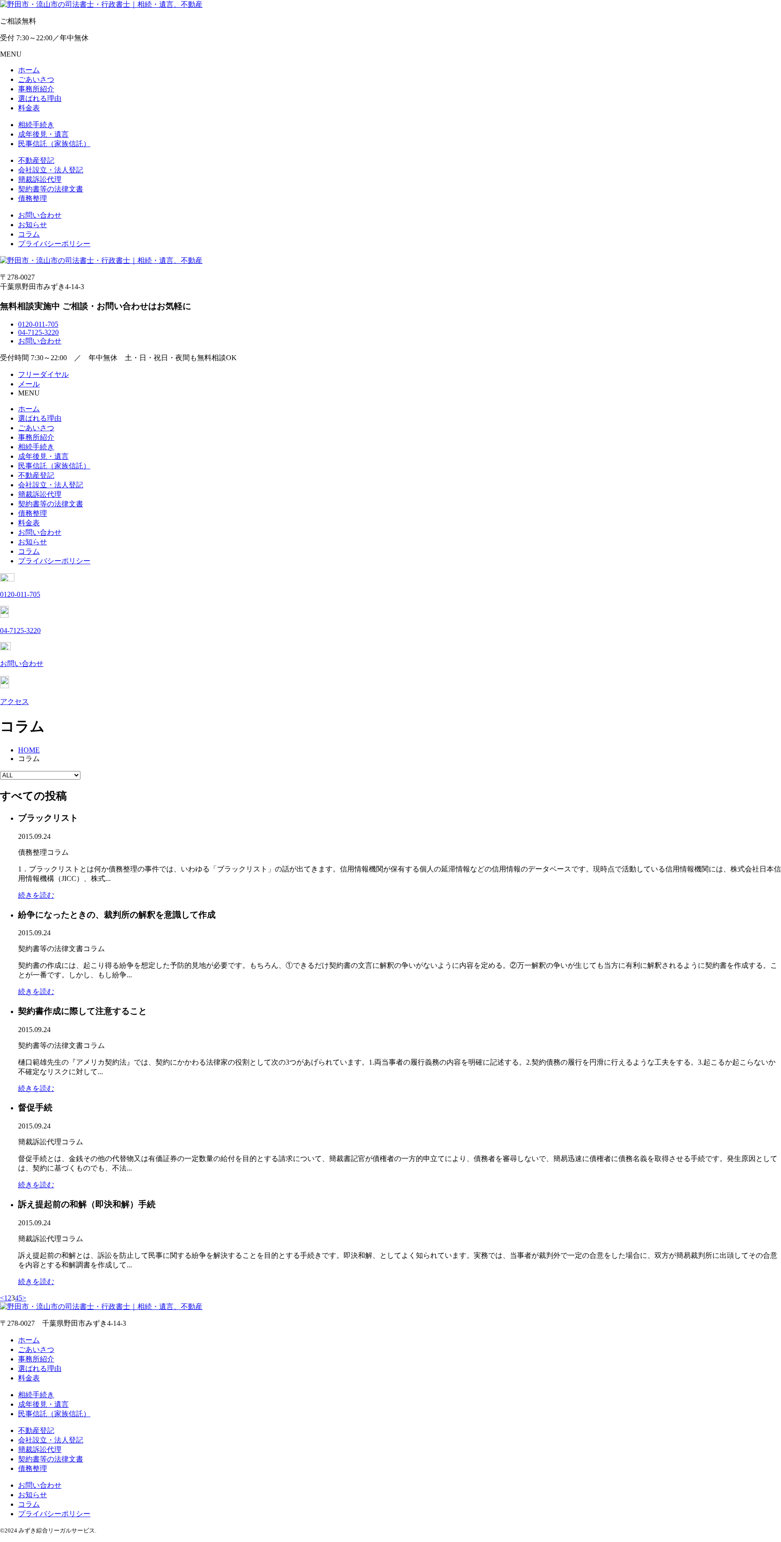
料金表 (29, 108)
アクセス (14, 701)
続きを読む (36, 895)
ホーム (29, 70)
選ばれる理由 (39, 98)
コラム (29, 234)
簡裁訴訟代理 (39, 179)
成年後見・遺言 (43, 134)
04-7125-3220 (38, 332)
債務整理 (32, 198)
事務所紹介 (36, 89)
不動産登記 (36, 160)
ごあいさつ (36, 79)
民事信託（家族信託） (54, 144)
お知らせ (32, 224)
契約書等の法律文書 (50, 189)
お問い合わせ (39, 215)
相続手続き (36, 124)
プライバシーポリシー (54, 243)
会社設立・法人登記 (50, 170)
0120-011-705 (38, 324)
